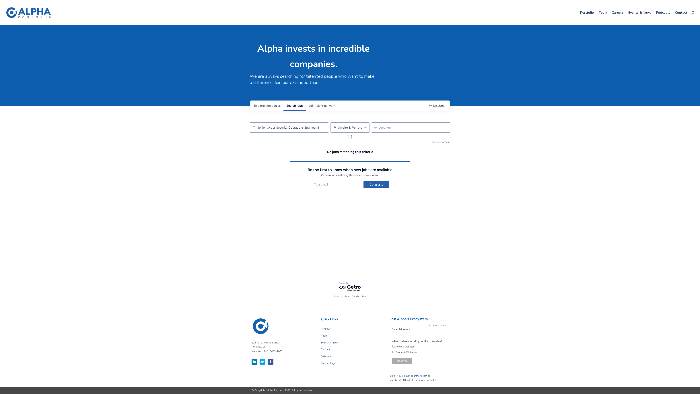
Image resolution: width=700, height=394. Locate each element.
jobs (294, 105)
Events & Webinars (406, 352)
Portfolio (587, 13)
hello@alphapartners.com (412, 376)
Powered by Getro (441, 142)
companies (267, 105)
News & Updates (405, 346)
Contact (681, 13)
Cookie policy (359, 296)
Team (603, 13)
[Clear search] (324, 127)
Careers (618, 13)
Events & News (639, 13)
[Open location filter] (446, 127)
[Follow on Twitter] (262, 362)
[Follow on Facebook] (270, 362)
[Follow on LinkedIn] (254, 362)
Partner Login (328, 363)
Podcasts (663, 13)
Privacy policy (341, 296)
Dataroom (326, 356)
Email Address (401, 329)
